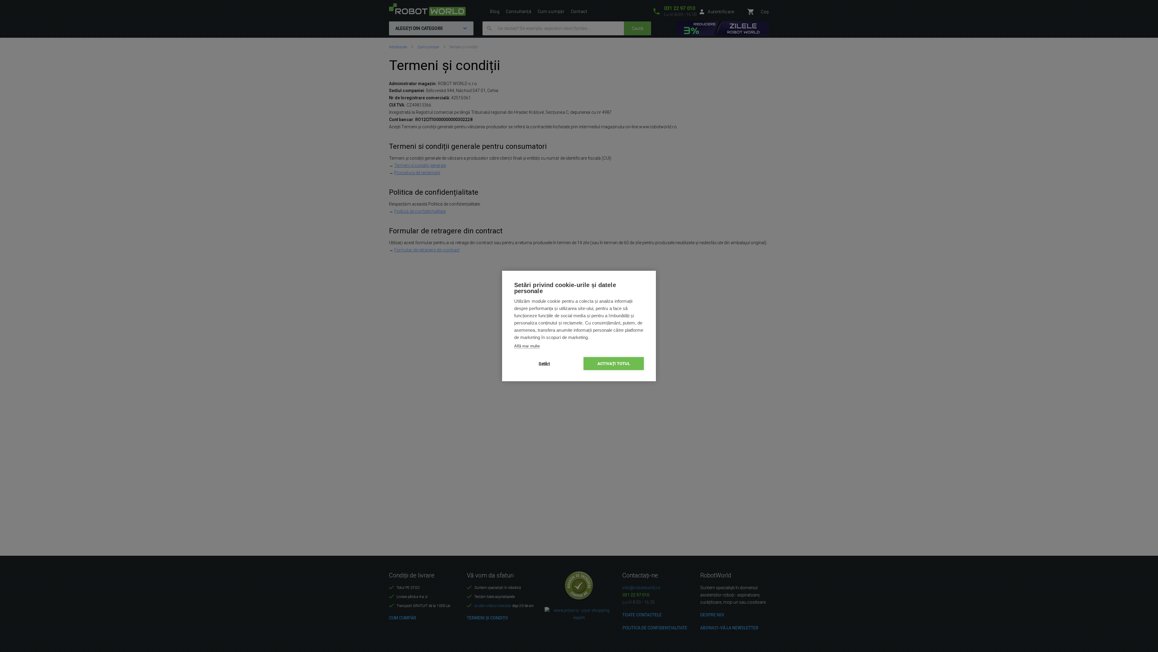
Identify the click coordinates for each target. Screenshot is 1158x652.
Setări (544, 363)
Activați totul (613, 363)
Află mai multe (527, 346)
